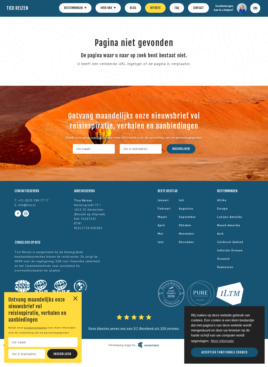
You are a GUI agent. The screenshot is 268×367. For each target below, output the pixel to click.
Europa (222, 208)
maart (162, 217)
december (186, 242)
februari (164, 208)
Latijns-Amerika (229, 217)
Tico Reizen (17, 8)
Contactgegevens (27, 191)
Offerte (155, 8)
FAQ (177, 8)
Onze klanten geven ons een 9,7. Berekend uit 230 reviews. (134, 328)
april (161, 225)
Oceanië (223, 259)
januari (163, 200)
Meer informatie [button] (222, 341)
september (187, 217)
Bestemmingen (73, 8)
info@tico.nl (27, 205)
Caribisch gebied (230, 242)
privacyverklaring (35, 327)
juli (181, 200)
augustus (186, 208)
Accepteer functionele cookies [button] (224, 352)
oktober (185, 225)
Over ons (106, 8)
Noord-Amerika (228, 225)
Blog (133, 8)
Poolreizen (225, 267)
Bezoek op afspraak (89, 214)
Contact (198, 8)
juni (161, 242)
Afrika (221, 200)
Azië (220, 233)
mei (160, 233)
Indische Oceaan (230, 250)
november (186, 233)
